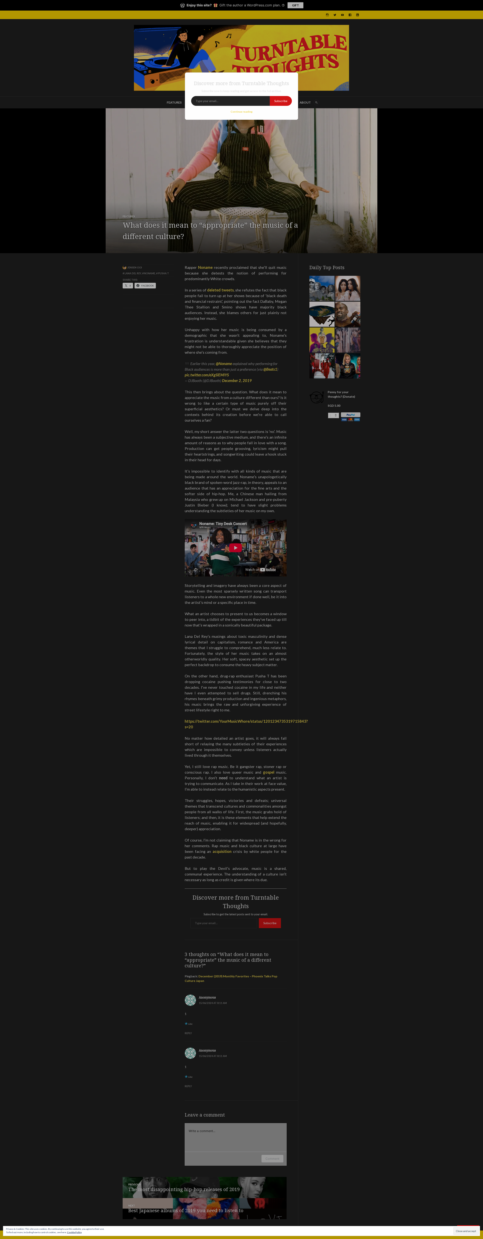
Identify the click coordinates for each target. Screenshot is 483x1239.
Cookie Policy (74, 1232)
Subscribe (280, 101)
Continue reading (241, 111)
